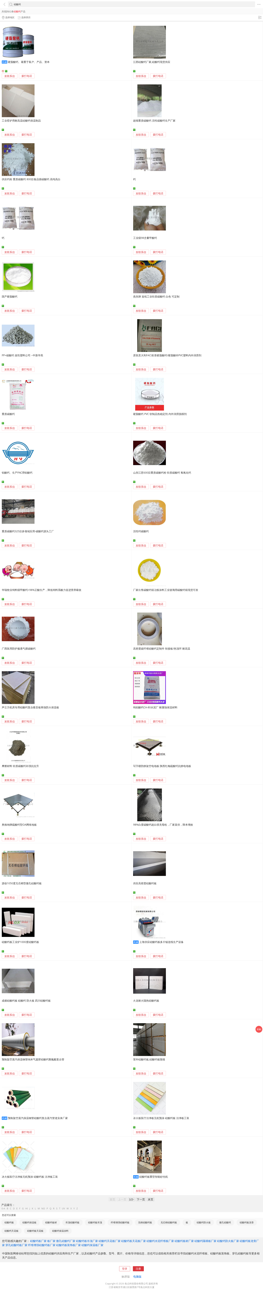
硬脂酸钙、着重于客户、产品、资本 (29, 62)
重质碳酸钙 (8, 414)
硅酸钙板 (9, 1222)
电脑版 (137, 1276)
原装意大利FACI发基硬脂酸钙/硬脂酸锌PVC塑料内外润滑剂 (167, 355)
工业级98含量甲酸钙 (145, 238)
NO (43, 1208)
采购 (259, 1029)
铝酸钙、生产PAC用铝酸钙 (17, 472)
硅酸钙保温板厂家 (92, 1245)
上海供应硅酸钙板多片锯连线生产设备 (161, 942)
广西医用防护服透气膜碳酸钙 (19, 648)
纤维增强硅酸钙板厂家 (41, 1245)
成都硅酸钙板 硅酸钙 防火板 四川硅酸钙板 (26, 1000)
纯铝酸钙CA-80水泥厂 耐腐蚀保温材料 (155, 707)
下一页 (141, 1199)
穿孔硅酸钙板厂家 (16, 1245)
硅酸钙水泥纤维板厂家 (160, 1241)
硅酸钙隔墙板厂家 (205, 1241)
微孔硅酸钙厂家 (65, 1241)
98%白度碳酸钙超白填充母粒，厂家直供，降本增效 (163, 824)
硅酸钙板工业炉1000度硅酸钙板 (20, 942)
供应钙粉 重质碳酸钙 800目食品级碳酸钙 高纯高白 (31, 179)
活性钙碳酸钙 (141, 531)
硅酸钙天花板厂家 (110, 1241)
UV (63, 1208)
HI (26, 1208)
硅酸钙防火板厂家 (228, 1241)
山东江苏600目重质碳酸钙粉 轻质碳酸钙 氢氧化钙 (162, 472)
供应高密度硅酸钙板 (145, 883)
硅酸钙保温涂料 (60, 1230)
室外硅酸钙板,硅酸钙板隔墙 (149, 1059)
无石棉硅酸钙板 (169, 1222)
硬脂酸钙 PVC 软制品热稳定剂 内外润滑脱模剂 (160, 414)
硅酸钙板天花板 (35, 1230)
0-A (3, 1208)
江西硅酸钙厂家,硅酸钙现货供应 (151, 62)
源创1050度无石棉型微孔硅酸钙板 (22, 883)
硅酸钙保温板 (29, 1222)
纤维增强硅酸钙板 (120, 1222)
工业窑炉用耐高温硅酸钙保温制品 (21, 120)
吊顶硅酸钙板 (72, 1222)
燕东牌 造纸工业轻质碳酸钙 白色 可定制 (156, 296)
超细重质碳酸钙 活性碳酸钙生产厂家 (154, 120)
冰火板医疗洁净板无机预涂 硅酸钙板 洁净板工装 (161, 1118)
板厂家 (51, 1241)
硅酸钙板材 (51, 1222)
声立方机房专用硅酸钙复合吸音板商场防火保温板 (30, 707)
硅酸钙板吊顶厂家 (87, 1241)
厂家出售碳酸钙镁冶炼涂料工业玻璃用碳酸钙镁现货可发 (165, 590)
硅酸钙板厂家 (38, 1241)
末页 (150, 1199)
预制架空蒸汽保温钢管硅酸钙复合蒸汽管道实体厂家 (38, 1118)
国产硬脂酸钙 (9, 296)
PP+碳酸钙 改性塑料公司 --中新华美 (22, 355)
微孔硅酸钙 (225, 1222)
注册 (138, 1268)
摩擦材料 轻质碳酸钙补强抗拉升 (20, 766)
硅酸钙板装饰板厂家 (68, 1245)
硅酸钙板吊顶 (95, 1222)
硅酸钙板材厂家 (184, 1241)
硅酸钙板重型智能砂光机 (153, 1176)
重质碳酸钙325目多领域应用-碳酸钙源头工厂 (28, 531)
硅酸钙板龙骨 (247, 1222)
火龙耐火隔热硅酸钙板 (146, 1000)
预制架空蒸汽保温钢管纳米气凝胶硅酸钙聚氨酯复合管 (33, 1059)
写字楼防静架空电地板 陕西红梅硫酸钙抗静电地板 (162, 766)
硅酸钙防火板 (204, 1222)
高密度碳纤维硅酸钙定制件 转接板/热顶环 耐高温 (161, 648)
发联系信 (9, 76)
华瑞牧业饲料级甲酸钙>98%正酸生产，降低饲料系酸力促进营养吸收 (41, 590)
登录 (124, 1268)
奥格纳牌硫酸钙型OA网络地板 (19, 824)
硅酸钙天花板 (11, 1230)
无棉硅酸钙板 (145, 1222)
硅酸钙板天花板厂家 (133, 1241)
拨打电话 (27, 76)
